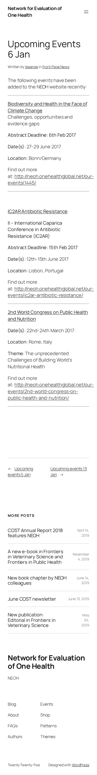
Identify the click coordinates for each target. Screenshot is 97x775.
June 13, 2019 (78, 598)
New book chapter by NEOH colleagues (37, 580)
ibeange (31, 66)
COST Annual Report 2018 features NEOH (35, 533)
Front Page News (56, 66)
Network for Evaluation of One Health (46, 662)
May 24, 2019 (85, 620)
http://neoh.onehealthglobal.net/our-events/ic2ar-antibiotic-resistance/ (51, 291)
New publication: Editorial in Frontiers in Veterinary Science (32, 620)
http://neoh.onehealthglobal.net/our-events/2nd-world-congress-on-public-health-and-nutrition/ (51, 391)
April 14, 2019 (83, 533)
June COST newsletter (32, 598)
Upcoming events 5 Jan (20, 471)
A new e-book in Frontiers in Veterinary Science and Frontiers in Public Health (35, 557)
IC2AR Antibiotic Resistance (38, 211)
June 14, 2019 (83, 580)
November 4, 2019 (81, 557)
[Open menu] (86, 12)
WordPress (80, 764)
